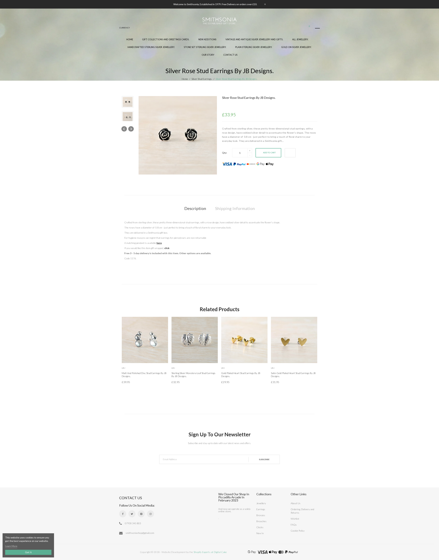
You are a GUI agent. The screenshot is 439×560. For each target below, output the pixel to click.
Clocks (259, 527)
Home (185, 78)
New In (260, 533)
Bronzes (260, 515)
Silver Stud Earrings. (202, 78)
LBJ (123, 368)
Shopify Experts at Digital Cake (210, 552)
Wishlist (295, 518)
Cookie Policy (298, 530)
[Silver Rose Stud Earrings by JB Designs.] (127, 102)
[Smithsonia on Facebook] (122, 513)
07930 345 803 (132, 523)
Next (131, 129)
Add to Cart (269, 152)
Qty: (224, 152)
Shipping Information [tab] (235, 208)
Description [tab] (195, 208)
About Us (295, 503)
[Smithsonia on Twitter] (131, 513)
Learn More (11, 546)
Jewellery (261, 503)
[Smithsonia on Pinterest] (141, 513)
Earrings (260, 509)
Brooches (261, 521)
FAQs (294, 524)
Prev (124, 129)
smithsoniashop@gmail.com (139, 532)
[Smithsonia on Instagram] (150, 513)
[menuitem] (166, 41)
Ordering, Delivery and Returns (302, 511)
